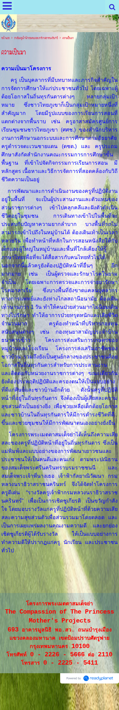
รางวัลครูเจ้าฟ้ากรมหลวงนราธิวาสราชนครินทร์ (36, 38)
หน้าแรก (5, 38)
